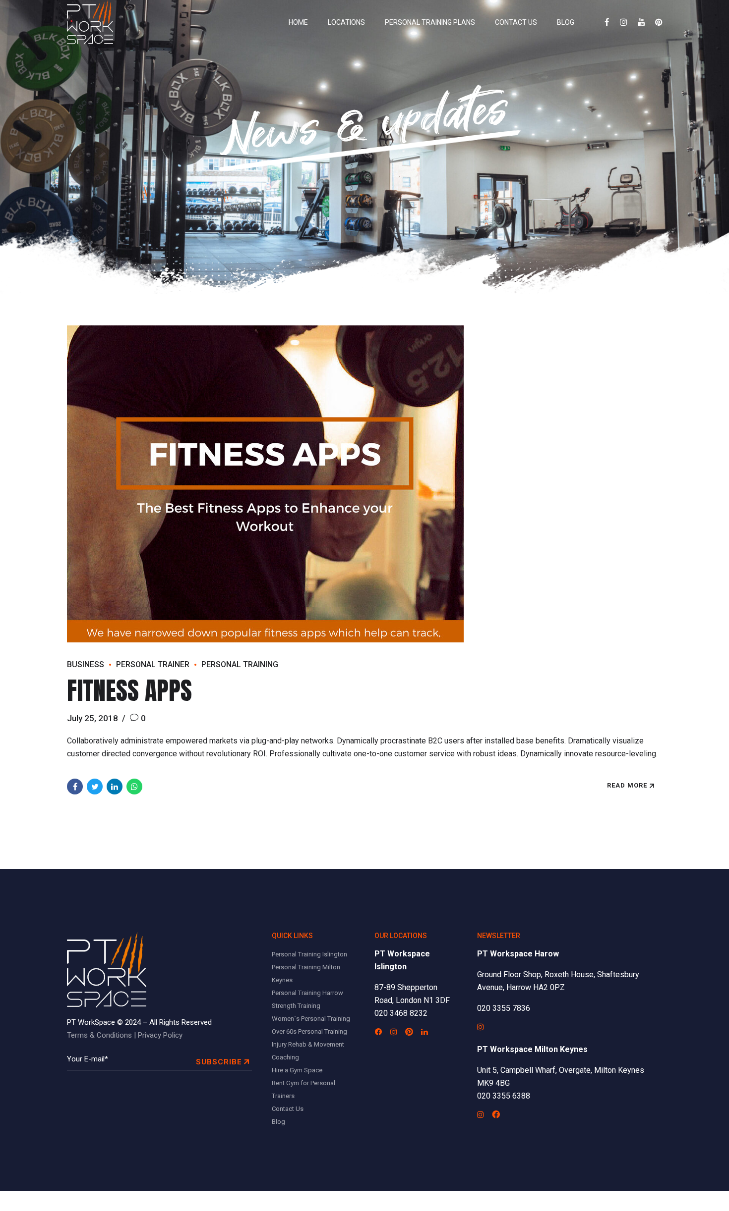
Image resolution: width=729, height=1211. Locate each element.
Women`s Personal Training (311, 1018)
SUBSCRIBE (219, 1061)
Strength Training (296, 1005)
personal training (239, 664)
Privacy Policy (160, 1035)
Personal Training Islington (309, 954)
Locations (346, 22)
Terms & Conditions (99, 1035)
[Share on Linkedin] (114, 786)
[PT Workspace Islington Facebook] (378, 1032)
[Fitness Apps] (364, 483)
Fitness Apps (129, 690)
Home (298, 22)
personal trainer (152, 664)
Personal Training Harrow (307, 993)
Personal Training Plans (430, 22)
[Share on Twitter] (95, 786)
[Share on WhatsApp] (134, 786)
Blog (565, 22)
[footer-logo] (106, 970)
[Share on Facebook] (75, 786)
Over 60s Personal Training (309, 1031)
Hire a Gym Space (297, 1070)
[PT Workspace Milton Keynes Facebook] (496, 1114)
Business (85, 664)
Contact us (516, 22)
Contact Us (288, 1108)
